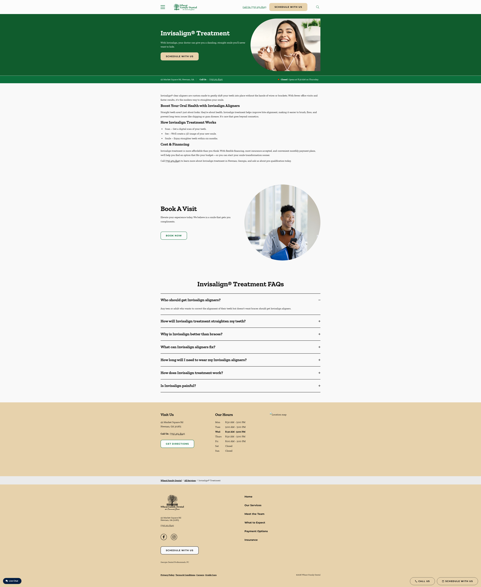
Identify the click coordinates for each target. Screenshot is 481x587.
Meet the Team (254, 513)
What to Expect (255, 522)
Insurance (251, 539)
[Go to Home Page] (185, 7)
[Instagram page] (174, 537)
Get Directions (177, 443)
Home (248, 496)
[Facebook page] (164, 537)
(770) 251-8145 (216, 79)
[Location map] (295, 439)
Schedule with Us (288, 7)
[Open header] (163, 7)
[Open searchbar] (317, 7)
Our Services (253, 505)
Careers (200, 575)
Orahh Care (211, 575)
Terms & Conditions (185, 575)
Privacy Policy (167, 575)
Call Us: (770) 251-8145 (254, 7)
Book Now (174, 235)
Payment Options (256, 531)
